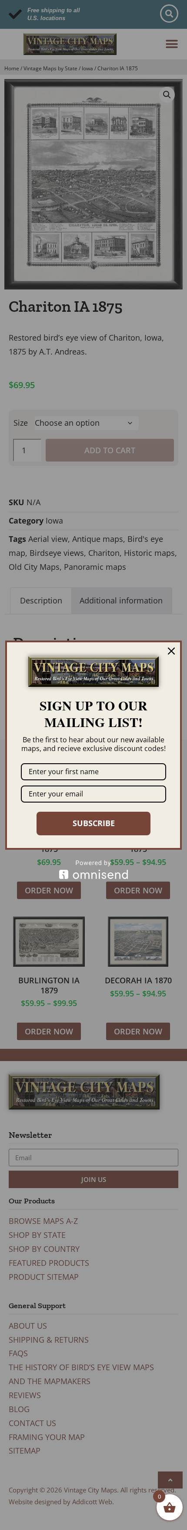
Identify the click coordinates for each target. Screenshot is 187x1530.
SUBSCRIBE (94, 823)
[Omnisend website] (93, 869)
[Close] (171, 651)
